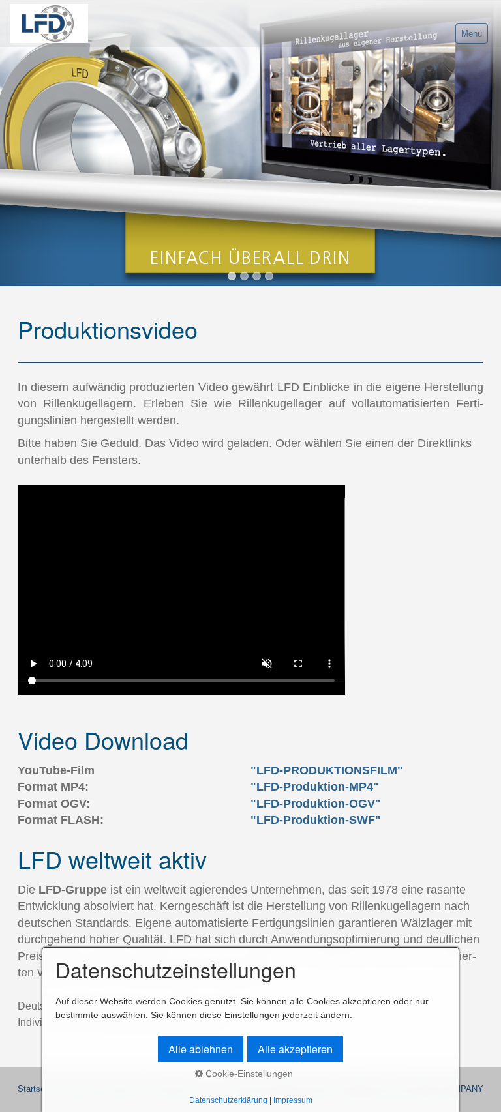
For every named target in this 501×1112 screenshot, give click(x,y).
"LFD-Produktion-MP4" (314, 786)
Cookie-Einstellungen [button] (248, 1073)
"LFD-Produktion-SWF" (315, 820)
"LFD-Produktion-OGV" (315, 803)
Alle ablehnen (200, 1049)
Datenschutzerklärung (228, 1100)
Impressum (292, 1100)
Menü (471, 33)
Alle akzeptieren (295, 1049)
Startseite (36, 1089)
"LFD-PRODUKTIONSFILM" (326, 770)
